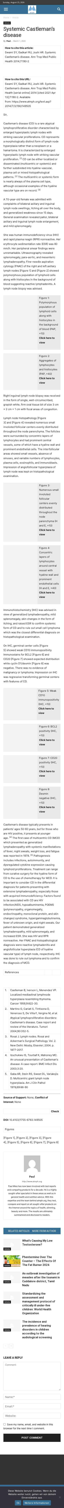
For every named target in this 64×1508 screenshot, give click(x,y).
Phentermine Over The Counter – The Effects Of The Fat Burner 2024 (39, 1261)
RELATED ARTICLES (19, 1231)
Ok (18, 1503)
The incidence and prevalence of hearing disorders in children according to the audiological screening (37, 1329)
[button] (5, 9)
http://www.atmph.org (32, 1181)
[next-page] (11, 1346)
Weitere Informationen (37, 1503)
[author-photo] (32, 1171)
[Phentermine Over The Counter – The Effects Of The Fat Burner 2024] (11, 1261)
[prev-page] (5, 1346)
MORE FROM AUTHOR (44, 1231)
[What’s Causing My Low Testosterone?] (11, 1244)
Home (6, 17)
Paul (8, 41)
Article (15, 17)
